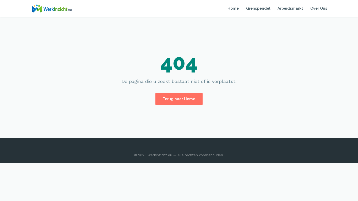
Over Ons (318, 8)
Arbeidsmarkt (290, 8)
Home (233, 8)
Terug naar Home (179, 99)
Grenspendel (258, 8)
